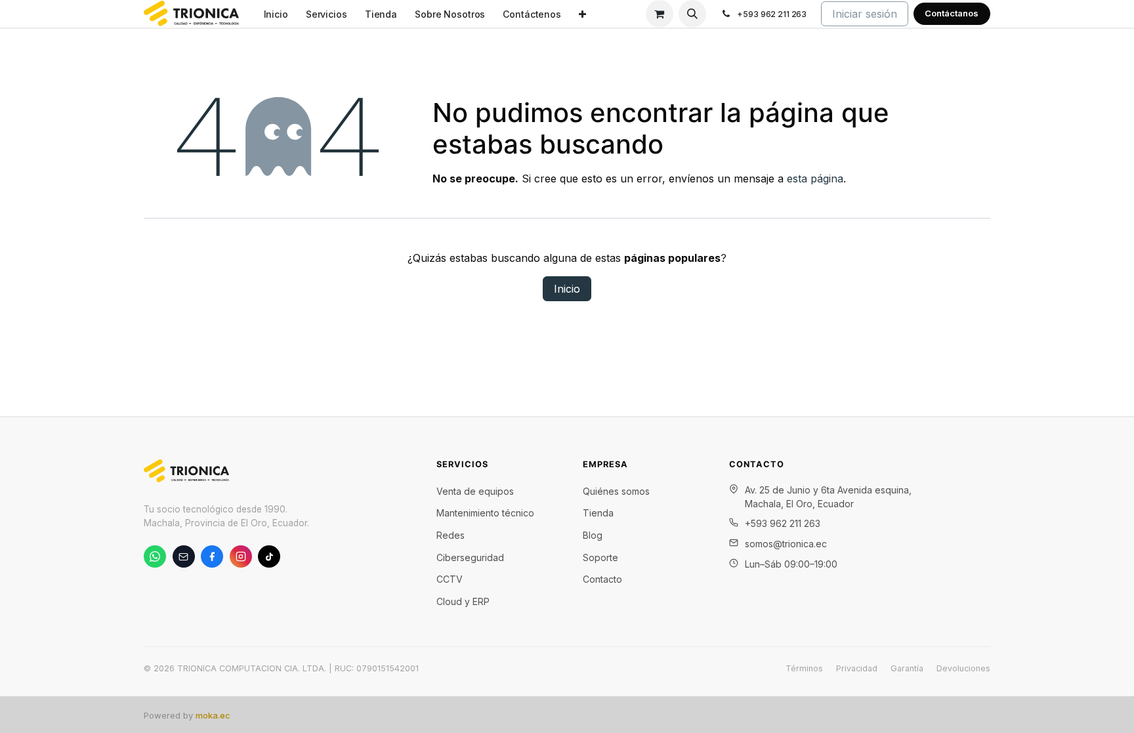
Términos (804, 668)
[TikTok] (269, 556)
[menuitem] (276, 14)
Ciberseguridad (470, 557)
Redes (450, 535)
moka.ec (213, 715)
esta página (815, 178)
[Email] (184, 556)
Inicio (567, 288)
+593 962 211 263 (782, 523)
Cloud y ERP (463, 601)
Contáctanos (951, 13)
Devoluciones (963, 668)
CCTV (449, 579)
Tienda (598, 512)
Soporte (600, 557)
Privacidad (856, 668)
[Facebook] (212, 556)
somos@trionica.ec (786, 543)
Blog (592, 535)
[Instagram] (241, 556)
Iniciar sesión (864, 13)
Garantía (907, 668)
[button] (692, 14)
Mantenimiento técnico (485, 512)
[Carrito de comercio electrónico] (659, 14)
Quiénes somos (616, 491)
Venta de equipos (475, 491)
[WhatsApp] (155, 556)
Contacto (602, 579)
